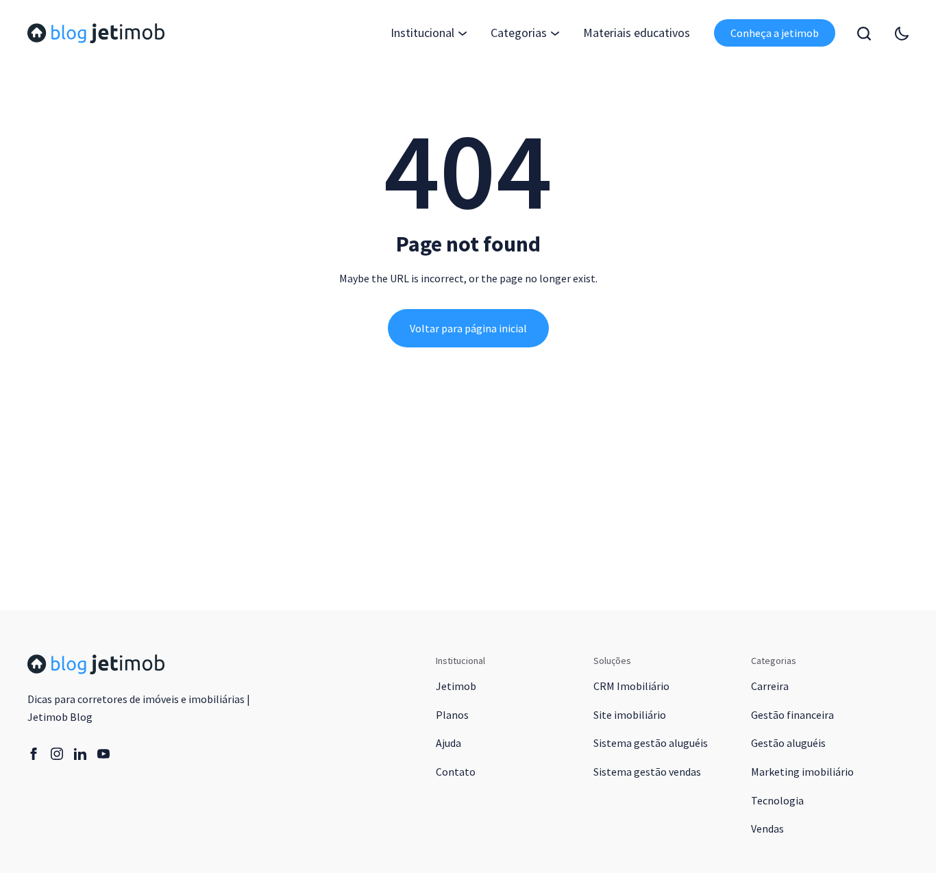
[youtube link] (103, 754)
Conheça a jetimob (774, 33)
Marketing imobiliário (802, 771)
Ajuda (448, 743)
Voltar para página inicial (468, 328)
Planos (452, 715)
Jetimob (456, 686)
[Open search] (864, 33)
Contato (456, 771)
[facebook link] (33, 754)
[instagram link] (57, 754)
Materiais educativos (636, 32)
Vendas (767, 828)
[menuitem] (636, 33)
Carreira (770, 686)
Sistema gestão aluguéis (650, 743)
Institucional (422, 32)
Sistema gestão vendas (647, 771)
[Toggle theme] (902, 33)
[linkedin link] (80, 754)
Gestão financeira (792, 715)
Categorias (519, 32)
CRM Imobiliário (631, 686)
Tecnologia (777, 800)
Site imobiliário (629, 715)
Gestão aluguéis (788, 743)
